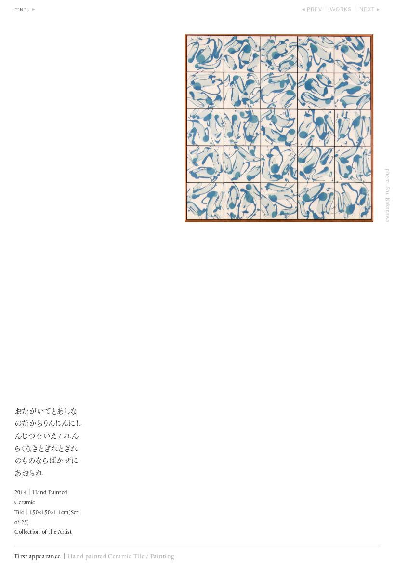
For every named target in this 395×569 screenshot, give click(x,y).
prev (314, 10)
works (341, 10)
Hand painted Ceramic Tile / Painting (120, 557)
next (367, 10)
